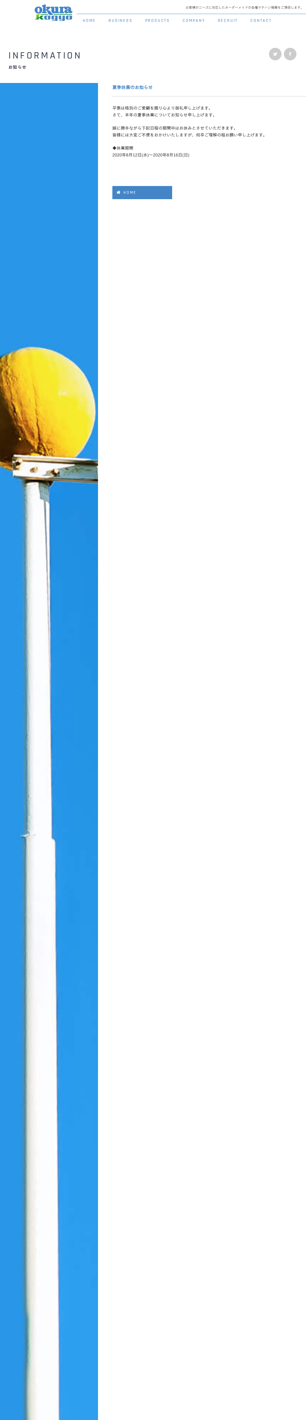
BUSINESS (120, 20)
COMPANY (194, 20)
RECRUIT (228, 20)
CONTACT (261, 20)
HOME (89, 20)
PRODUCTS (157, 20)
